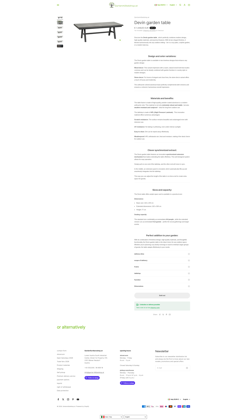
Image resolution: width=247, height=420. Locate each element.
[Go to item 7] (60, 46)
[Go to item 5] (60, 37)
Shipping (60, 369)
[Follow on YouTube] (78, 399)
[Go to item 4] (60, 32)
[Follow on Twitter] (63, 399)
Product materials (63, 365)
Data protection (63, 391)
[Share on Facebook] (160, 314)
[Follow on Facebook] (58, 399)
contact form (61, 351)
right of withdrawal (64, 387)
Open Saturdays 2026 (65, 358)
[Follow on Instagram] (68, 399)
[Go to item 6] (60, 42)
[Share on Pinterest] (166, 314)
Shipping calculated (149, 30)
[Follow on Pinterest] (73, 399)
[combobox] (111, 417)
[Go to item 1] (60, 18)
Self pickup (61, 372)
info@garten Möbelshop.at (94, 372)
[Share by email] (169, 314)
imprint (59, 383)
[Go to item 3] (60, 28)
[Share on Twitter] (163, 314)
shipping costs (155, 307)
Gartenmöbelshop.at (141, 17)
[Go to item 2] (60, 23)
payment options (63, 380)
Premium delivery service (66, 376)
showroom (61, 354)
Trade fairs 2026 (63, 361)
